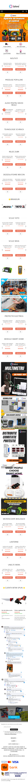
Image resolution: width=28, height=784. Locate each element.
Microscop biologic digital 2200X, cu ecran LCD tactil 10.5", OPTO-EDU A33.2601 (7, 524)
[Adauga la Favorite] (7, 72)
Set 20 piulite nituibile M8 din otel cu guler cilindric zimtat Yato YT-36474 (7, 223)
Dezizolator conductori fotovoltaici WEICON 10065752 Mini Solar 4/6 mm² (20, 180)
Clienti (13, 741)
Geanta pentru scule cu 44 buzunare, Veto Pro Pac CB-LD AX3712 (20, 64)
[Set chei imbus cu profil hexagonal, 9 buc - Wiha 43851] (7, 600)
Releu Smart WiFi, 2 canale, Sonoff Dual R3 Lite (20, 344)
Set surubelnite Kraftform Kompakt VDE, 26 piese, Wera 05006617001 (20, 570)
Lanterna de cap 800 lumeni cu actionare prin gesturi (7, 547)
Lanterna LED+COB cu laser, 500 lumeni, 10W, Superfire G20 (20, 547)
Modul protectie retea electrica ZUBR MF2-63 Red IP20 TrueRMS (7, 157)
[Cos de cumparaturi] (23, 11)
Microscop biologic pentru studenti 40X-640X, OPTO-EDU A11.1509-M (20, 524)
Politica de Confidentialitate (10, 734)
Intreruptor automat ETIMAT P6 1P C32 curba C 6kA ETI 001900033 (7, 321)
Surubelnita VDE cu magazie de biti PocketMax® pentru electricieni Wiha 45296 (7, 246)
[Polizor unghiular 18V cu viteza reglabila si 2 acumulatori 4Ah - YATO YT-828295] (20, 600)
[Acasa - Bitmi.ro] (14, 6)
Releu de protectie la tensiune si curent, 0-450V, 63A (20, 85)
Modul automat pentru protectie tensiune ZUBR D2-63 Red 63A (20, 157)
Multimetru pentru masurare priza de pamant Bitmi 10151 (7, 85)
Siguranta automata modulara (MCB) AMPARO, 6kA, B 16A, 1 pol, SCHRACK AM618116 (20, 134)
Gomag (8, 780)
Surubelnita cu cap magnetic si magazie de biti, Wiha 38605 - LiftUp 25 (20, 110)
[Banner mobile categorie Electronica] (14, 27)
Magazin (13, 738)
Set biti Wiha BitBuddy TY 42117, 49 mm (7, 110)
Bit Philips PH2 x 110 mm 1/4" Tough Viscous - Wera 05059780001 (7, 570)
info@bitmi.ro (14, 754)
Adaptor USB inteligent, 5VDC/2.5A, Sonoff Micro (7, 344)
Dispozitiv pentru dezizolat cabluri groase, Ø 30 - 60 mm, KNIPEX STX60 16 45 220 (7, 64)
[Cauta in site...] (26, 11)
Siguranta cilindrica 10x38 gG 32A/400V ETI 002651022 (20, 321)
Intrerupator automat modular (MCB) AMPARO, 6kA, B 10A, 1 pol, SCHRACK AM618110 (7, 134)
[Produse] (2, 12)
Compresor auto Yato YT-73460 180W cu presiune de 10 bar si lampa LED (20, 223)
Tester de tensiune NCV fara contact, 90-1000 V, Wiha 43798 (20, 246)
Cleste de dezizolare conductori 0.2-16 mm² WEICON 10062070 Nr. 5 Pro (7, 180)
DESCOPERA (14, 717)
